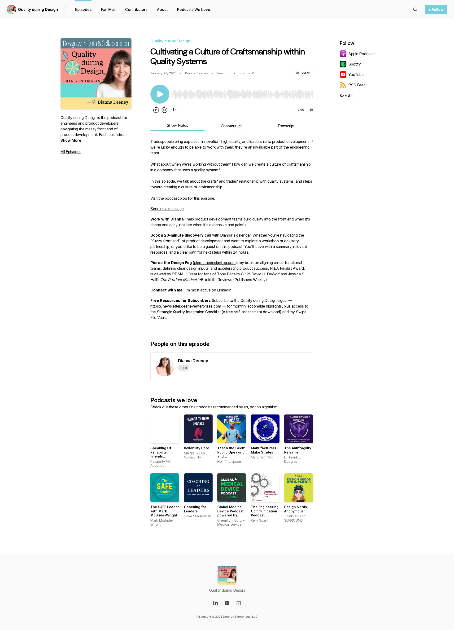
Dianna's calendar (235, 235)
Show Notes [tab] (177, 125)
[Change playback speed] (174, 109)
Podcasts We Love (193, 9)
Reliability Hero (196, 448)
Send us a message (167, 208)
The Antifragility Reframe (297, 450)
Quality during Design (38, 9)
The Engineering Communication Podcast (265, 511)
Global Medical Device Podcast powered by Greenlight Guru (230, 513)
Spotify (354, 64)
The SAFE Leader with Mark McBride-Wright (164, 511)
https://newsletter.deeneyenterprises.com (185, 306)
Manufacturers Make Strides (263, 450)
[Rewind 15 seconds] (156, 109)
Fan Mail (108, 9)
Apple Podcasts (361, 53)
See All (346, 95)
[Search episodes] (415, 9)
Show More (71, 140)
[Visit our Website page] (238, 603)
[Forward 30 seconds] (164, 109)
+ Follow (436, 9)
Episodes (83, 9)
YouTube (356, 74)
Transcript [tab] (285, 125)
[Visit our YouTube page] (227, 603)
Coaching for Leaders (195, 509)
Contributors (136, 9)
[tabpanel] (231, 232)
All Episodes (71, 151)
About (162, 9)
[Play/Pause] (159, 94)
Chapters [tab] (231, 125)
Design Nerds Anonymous (295, 509)
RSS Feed (357, 85)
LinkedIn (224, 290)
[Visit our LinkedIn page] (215, 603)
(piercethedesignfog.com (214, 262)
